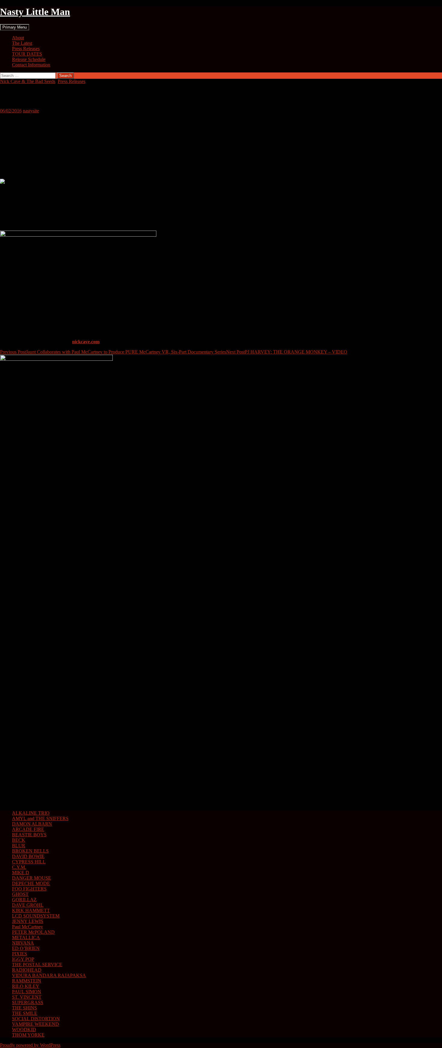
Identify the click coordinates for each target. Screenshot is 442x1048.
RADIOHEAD (26, 970)
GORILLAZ (24, 899)
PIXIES (19, 953)
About (18, 37)
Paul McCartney (27, 926)
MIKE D (20, 872)
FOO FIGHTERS (29, 888)
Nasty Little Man (35, 11)
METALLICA (26, 937)
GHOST (20, 894)
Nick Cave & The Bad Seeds (27, 81)
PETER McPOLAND (33, 932)
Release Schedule (28, 59)
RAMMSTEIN (26, 980)
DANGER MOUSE (31, 878)
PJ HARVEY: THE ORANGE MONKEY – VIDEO (286, 351)
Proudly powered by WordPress (30, 1045)
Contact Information (31, 64)
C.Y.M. (19, 867)
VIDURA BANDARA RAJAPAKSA (49, 975)
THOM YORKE (28, 1034)
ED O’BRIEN (26, 948)
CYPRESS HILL (29, 861)
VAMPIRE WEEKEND (35, 1024)
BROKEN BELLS (30, 850)
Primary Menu (14, 27)
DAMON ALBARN (32, 823)
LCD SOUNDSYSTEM (36, 915)
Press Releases (26, 48)
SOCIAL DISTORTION (36, 1018)
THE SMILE (24, 1013)
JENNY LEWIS (27, 921)
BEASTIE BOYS (29, 834)
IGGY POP (23, 959)
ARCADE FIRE (28, 829)
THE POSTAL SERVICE (37, 964)
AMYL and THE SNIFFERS (40, 818)
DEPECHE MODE (31, 883)
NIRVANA (23, 942)
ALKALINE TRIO (31, 813)
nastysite (31, 110)
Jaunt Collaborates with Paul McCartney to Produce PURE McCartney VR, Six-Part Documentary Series (113, 351)
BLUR (18, 845)
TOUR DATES (27, 54)
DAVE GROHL (28, 905)
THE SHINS (24, 1007)
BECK (18, 840)
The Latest (22, 43)
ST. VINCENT (26, 997)
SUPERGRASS (27, 1002)
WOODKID (24, 1029)
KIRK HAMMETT (31, 910)
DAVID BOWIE (28, 856)
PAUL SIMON (26, 991)
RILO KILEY (25, 986)
